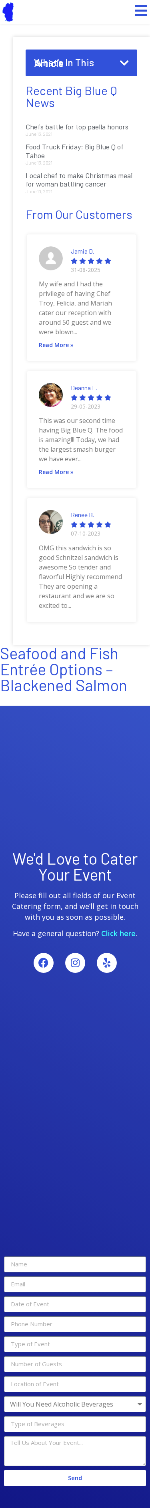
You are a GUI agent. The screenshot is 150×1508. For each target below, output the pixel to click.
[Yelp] (107, 963)
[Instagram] (75, 963)
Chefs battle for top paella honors (77, 126)
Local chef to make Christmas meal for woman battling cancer (79, 179)
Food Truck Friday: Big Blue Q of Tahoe (75, 151)
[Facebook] (44, 963)
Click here (118, 933)
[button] (124, 63)
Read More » (56, 345)
